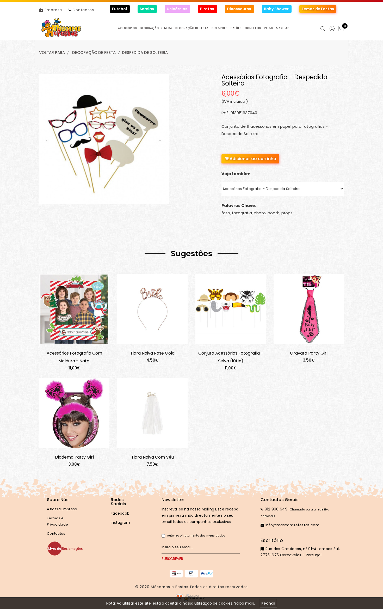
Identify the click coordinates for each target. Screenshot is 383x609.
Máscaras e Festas (169, 586)
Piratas (207, 8)
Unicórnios (177, 8)
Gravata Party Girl (309, 353)
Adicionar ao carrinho (252, 159)
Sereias (147, 8)
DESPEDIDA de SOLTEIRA (145, 52)
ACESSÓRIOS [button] (127, 28)
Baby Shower (276, 8)
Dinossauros (239, 8)
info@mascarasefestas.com (291, 525)
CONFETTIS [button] (253, 28)
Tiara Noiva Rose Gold (152, 353)
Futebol (120, 8)
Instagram (120, 522)
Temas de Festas (317, 8)
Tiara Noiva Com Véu (152, 457)
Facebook (120, 513)
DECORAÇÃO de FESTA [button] (191, 28)
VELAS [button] (268, 28)
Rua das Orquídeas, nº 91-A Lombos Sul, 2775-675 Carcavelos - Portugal (300, 547)
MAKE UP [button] (282, 28)
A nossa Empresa (62, 509)
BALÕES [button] (236, 28)
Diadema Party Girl (74, 457)
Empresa (53, 10)
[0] (341, 29)
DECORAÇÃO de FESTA (94, 52)
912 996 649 (275, 509)
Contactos (83, 10)
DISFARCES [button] (219, 28)
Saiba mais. (244, 603)
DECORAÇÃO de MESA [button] (156, 28)
